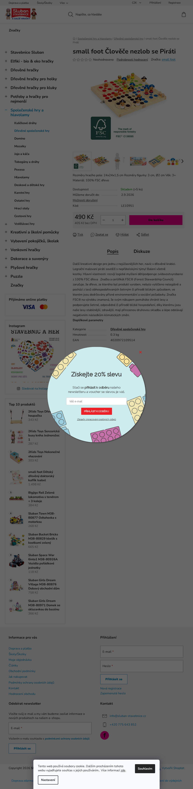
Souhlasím (145, 769)
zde (123, 770)
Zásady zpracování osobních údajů (96, 419)
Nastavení (48, 780)
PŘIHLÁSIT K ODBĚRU (96, 411)
